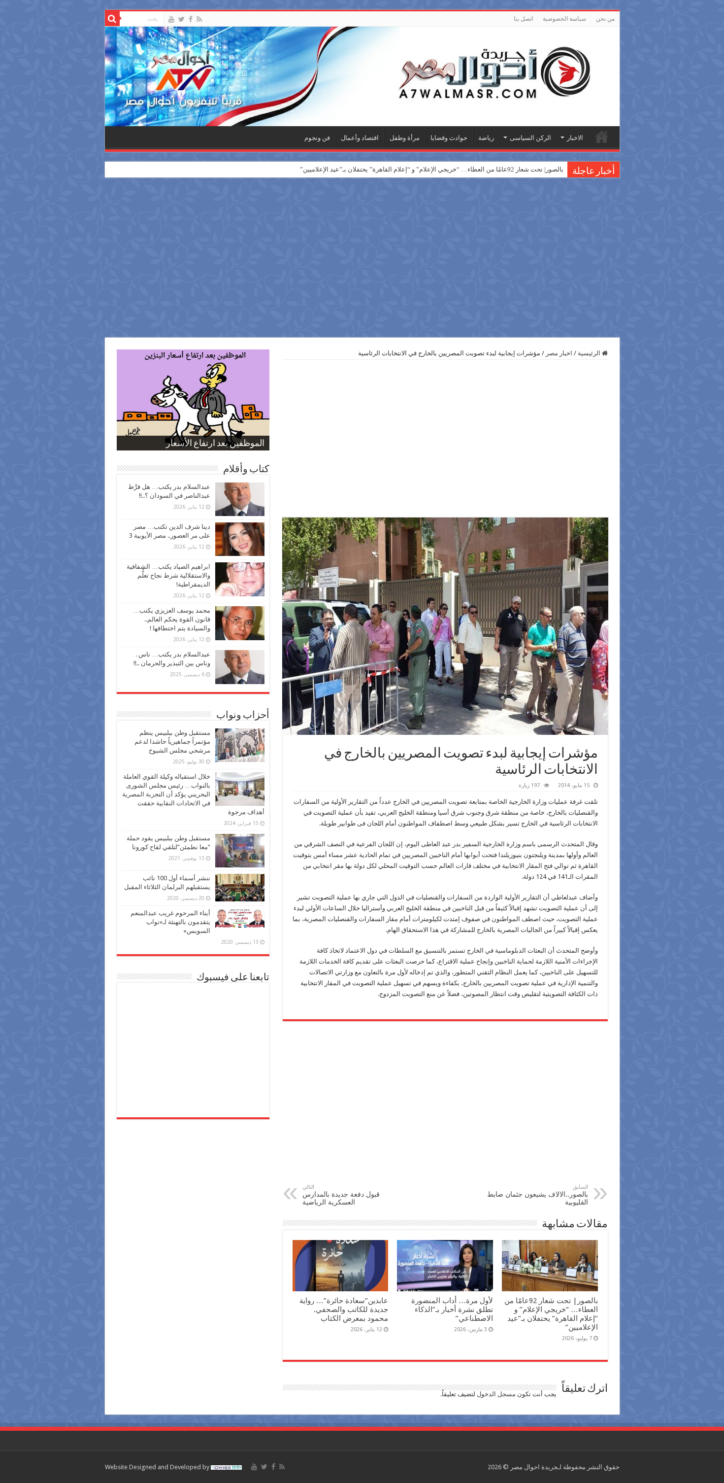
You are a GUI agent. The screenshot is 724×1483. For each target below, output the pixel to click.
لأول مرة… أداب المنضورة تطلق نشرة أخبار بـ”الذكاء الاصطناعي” (452, 1309)
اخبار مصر (559, 353)
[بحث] (112, 18)
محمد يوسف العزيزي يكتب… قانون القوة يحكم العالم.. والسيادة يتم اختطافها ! (171, 619)
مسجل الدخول (496, 1394)
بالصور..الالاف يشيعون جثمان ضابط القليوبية (537, 1195)
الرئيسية (602, 136)
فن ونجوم (317, 137)
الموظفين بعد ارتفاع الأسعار (215, 444)
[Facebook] (191, 19)
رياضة (486, 137)
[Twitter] (181, 19)
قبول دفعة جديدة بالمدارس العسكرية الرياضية (341, 1195)
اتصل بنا (523, 18)
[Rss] (199, 19)
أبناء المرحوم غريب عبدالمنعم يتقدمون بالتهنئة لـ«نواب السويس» (170, 921)
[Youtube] (171, 19)
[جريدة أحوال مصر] (362, 76)
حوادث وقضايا (448, 137)
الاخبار (575, 137)
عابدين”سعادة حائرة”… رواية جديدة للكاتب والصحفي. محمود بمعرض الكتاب (343, 1309)
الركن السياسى (530, 137)
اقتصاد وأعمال (360, 137)
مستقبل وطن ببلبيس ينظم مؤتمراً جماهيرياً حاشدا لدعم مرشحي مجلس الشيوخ (172, 741)
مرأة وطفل (405, 137)
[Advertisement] (362, 259)
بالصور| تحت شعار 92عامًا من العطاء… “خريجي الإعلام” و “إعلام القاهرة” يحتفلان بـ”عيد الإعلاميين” (431, 169)
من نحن (605, 18)
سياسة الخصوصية (564, 18)
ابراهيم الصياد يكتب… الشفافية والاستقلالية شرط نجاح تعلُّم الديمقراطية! (168, 575)
